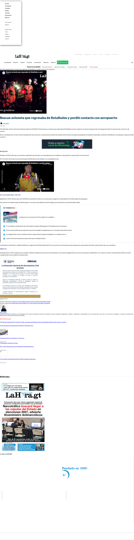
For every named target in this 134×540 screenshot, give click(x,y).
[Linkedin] (125, 48)
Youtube (7, 522)
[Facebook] (120, 48)
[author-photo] (3, 311)
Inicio (1, 69)
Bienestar (7, 17)
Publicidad (7, 36)
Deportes (7, 24)
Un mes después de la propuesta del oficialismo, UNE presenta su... (17, 325)
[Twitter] (128, 48)
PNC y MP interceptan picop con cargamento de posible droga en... (17, 346)
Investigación (8, 6)
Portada (7, 3)
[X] (2, 520)
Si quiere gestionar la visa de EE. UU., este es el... (12, 338)
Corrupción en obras (72, 67)
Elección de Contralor (59, 67)
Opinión (7, 10)
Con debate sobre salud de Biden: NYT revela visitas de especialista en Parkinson (30, 303)
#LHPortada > (5, 377)
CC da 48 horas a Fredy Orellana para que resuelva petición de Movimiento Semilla (29, 301)
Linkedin (7, 518)
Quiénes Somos (8, 29)
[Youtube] (131, 48)
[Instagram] (123, 48)
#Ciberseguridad (94, 67)
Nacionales (7, 8)
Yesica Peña (6, 123)
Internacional (8, 15)
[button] (132, 62)
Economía (7, 13)
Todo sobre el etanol (47, 67)
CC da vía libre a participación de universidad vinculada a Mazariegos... (18, 359)
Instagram (7, 516)
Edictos (6, 34)
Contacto (7, 38)
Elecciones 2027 (83, 67)
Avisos (6, 31)
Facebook (7, 514)
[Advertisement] (46, 369)
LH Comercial (8, 22)
